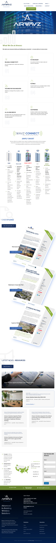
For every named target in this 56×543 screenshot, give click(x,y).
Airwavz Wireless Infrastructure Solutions (34, 385)
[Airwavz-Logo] (7, 1)
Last (45, 468)
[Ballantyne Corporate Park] (33, 285)
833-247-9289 (33, 468)
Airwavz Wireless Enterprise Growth (10, 412)
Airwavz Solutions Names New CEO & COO (36, 397)
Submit (46, 483)
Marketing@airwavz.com (29, 506)
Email (45, 471)
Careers (25, 507)
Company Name (47, 477)
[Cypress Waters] (33, 323)
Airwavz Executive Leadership (20, 385)
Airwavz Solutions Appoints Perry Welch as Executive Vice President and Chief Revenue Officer (42, 417)
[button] (36, 461)
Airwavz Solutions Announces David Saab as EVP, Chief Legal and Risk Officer (13, 439)
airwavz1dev (28, 393)
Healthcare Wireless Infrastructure (16, 413)
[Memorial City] (33, 247)
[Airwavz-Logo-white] (7, 495)
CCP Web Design (31, 540)
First (45, 464)
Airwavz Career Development (9, 385)
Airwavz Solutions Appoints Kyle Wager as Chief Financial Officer (19, 382)
